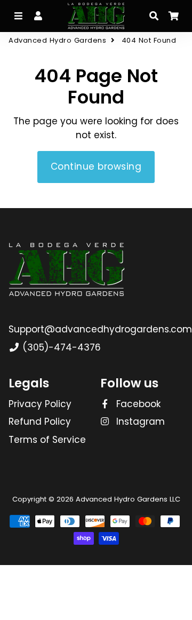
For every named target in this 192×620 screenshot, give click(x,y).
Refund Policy (40, 421)
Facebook (137, 404)
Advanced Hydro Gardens (57, 40)
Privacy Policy (40, 404)
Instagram (139, 421)
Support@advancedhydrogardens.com (100, 329)
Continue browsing (96, 166)
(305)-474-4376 (60, 347)
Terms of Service (47, 439)
